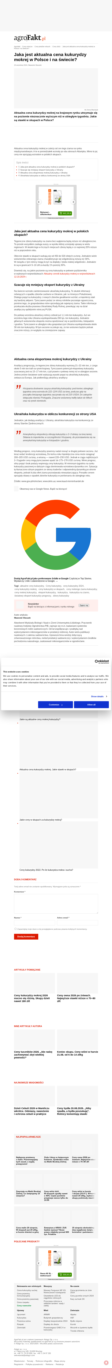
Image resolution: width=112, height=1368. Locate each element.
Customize (54, 704)
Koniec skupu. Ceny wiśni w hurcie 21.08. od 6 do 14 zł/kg (77, 1053)
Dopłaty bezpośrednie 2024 (55, 1321)
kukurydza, (63, 592)
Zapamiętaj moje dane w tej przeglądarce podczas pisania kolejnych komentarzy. (52, 929)
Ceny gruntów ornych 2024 (82, 1296)
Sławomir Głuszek (35, 65)
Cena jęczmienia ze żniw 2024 (81, 1291)
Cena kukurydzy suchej (27, 1290)
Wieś (46, 1310)
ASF (72, 1318)
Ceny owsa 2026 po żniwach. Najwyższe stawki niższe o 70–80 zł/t (76, 998)
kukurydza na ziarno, (80, 592)
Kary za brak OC (77, 1299)
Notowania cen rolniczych (29, 1286)
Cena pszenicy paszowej (27, 1299)
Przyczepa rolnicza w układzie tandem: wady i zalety (54, 1303)
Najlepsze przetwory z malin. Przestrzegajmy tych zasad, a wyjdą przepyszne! (27, 1160)
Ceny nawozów (24, 1305)
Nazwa (17, 918)
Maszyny (48, 1286)
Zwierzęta (74, 1310)
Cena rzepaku (23, 1302)
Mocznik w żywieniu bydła (81, 1327)
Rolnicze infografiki (44, 1361)
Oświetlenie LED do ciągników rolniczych (52, 1297)
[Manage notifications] (106, 1362)
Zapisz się (84, 605)
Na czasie (74, 1286)
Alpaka (73, 1314)
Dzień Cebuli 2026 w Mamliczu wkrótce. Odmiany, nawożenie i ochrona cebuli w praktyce (31, 1111)
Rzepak (20, 1324)
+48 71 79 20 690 (24, 1353)
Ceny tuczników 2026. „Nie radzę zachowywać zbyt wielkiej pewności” (33, 1054)
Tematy (30, 1361)
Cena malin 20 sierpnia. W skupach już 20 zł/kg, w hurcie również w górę (27, 1230)
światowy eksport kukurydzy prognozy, (32, 596)
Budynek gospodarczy (53, 1318)
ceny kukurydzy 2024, (73, 586)
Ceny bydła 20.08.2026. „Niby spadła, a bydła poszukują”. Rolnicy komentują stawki (74, 1111)
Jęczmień (21, 1314)
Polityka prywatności (34, 1364)
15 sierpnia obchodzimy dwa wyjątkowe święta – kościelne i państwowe (83, 1230)
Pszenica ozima (24, 1321)
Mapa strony (59, 1361)
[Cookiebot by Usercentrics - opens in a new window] (97, 662)
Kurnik (73, 1324)
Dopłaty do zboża (51, 1324)
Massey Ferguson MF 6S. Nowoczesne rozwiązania (55, 1291)
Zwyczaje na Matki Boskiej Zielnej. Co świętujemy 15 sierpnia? (28, 1193)
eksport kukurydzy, (47, 592)
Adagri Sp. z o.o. (51, 1339)
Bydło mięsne (76, 1321)
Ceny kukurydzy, (54, 586)
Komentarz (19, 892)
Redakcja (60, 1364)
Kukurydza (21, 1318)
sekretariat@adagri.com (24, 1355)
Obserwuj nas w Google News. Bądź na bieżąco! (43, 489)
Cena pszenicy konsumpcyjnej (23, 1294)
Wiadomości (19, 1361)
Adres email (63, 918)
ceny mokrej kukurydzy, (25, 592)
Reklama (49, 1364)
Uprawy (20, 1310)
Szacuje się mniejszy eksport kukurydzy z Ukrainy (41, 170)
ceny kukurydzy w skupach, (52, 589)
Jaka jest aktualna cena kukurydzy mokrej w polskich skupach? (47, 167)
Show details (97, 696)
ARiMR (47, 1314)
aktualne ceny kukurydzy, (32, 586)
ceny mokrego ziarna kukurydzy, (81, 589)
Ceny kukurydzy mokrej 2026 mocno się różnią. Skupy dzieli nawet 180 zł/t (32, 998)
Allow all (91, 704)
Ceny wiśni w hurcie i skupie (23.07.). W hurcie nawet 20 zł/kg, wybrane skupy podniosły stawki (84, 1194)
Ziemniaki (21, 1327)
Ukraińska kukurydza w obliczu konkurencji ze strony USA (45, 175)
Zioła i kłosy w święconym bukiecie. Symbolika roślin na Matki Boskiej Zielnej (56, 1159)
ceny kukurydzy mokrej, (25, 589)
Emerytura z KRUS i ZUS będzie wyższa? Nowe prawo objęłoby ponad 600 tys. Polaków (56, 1231)
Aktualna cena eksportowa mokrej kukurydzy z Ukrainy (43, 173)
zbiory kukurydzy (61, 596)
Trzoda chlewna (77, 1331)
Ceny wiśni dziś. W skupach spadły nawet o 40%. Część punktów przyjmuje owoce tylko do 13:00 (56, 1195)
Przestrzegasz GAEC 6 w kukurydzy (54, 1328)
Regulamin (18, 1364)
